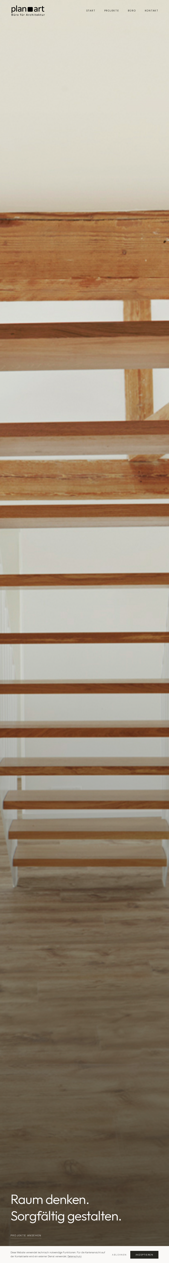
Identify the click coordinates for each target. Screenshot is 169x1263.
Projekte (111, 10)
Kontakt (151, 10)
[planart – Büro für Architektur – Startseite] (28, 11)
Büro (132, 10)
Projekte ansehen (26, 1235)
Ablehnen (119, 1254)
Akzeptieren (144, 1254)
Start (91, 10)
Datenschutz (75, 1256)
